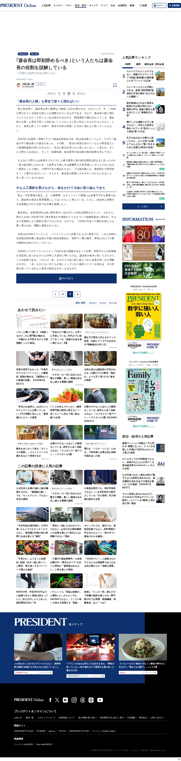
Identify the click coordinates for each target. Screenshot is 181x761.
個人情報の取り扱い (87, 717)
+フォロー (40, 84)
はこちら (143, 353)
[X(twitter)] (57, 700)
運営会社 (143, 717)
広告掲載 (131, 717)
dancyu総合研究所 (43, 744)
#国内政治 (23, 54)
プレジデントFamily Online (103, 731)
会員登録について (67, 717)
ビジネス (58, 5)
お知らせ (18, 717)
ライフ (104, 5)
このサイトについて (46, 717)
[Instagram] (74, 700)
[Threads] (82, 700)
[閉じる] (179, 759)
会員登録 (176, 5)
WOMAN (41, 731)
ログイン (161, 5)
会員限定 (122, 5)
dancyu (52, 731)
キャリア (93, 5)
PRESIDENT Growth (23, 731)
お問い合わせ (156, 717)
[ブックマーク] (115, 85)
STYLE (62, 731)
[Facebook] (50, 700)
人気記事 (46, 5)
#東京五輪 (113, 303)
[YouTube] (100, 700)
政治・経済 (80, 5)
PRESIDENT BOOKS (79, 731)
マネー (68, 5)
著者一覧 (30, 717)
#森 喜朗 (34, 54)
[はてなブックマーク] (65, 700)
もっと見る (142, 206)
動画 (132, 5)
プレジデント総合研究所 (23, 744)
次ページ (81, 94)
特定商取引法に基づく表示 (112, 717)
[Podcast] (91, 700)
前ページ (52, 94)
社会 (113, 5)
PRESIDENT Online (24, 79)
